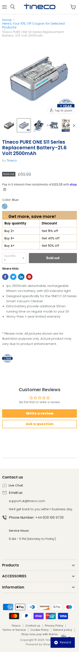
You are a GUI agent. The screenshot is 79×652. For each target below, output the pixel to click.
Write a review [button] (39, 413)
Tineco (12, 160)
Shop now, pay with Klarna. (39, 634)
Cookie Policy (39, 630)
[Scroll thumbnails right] (73, 125)
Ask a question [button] (39, 423)
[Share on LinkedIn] (21, 277)
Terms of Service (14, 630)
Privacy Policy (54, 626)
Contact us (32, 626)
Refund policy (62, 630)
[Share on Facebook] (5, 277)
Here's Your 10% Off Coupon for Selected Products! (33, 25)
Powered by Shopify (39, 644)
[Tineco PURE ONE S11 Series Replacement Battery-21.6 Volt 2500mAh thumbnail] (9, 125)
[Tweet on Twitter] (13, 277)
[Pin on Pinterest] (29, 277)
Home (7, 20)
